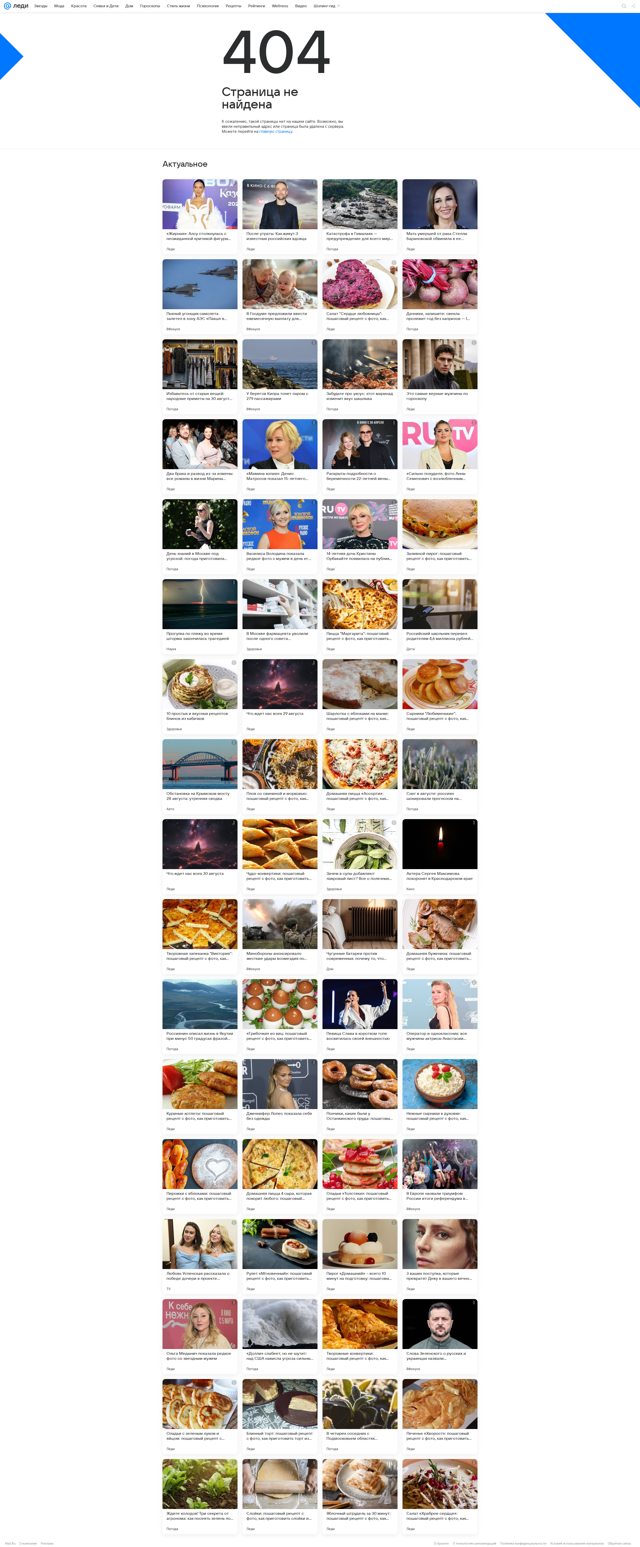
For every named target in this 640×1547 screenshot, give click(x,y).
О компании (28, 1543)
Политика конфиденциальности (523, 1543)
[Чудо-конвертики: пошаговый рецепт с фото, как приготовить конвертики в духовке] (280, 856)
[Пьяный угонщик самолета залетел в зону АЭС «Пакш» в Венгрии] (200, 296)
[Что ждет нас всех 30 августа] (200, 856)
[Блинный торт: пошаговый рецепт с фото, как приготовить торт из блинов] (280, 1416)
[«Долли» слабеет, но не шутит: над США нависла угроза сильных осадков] (280, 1336)
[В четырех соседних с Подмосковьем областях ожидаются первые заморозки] (360, 1416)
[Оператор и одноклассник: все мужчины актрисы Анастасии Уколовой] (440, 1016)
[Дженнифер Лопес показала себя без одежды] (280, 1096)
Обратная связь (619, 1543)
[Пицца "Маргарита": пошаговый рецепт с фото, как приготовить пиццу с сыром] (360, 616)
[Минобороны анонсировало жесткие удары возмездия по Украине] (280, 936)
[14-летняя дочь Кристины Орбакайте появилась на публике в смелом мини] (360, 536)
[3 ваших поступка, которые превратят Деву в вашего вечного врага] (440, 1256)
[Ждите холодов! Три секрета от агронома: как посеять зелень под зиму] (200, 1496)
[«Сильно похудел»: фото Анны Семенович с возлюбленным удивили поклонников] (440, 456)
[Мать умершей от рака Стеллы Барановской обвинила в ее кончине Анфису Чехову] (440, 216)
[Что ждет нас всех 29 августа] (280, 696)
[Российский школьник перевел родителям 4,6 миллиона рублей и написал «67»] (440, 616)
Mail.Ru (10, 1543)
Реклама (47, 1543)
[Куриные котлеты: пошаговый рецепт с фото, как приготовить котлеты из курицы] (200, 1096)
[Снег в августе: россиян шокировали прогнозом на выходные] (440, 776)
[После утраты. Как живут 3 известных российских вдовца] (280, 216)
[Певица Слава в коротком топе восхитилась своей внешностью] (360, 1016)
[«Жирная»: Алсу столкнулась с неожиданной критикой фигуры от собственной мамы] (200, 216)
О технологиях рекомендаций (474, 1543)
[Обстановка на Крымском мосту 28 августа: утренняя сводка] (200, 776)
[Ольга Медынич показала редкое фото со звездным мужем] (200, 1336)
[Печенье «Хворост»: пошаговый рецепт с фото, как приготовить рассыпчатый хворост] (440, 1416)
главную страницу (275, 131)
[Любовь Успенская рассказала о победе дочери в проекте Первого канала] (200, 1256)
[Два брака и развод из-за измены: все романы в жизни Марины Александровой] (200, 456)
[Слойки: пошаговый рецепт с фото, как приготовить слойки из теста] (280, 1496)
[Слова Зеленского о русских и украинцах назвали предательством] (440, 1336)
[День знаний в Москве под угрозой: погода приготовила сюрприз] (200, 536)
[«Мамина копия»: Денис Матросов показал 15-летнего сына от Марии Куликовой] (280, 456)
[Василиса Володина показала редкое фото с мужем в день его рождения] (280, 536)
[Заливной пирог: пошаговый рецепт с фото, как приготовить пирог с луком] (440, 536)
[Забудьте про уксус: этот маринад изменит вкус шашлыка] (360, 376)
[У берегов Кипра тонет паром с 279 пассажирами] (280, 376)
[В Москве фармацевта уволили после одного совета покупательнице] (280, 616)
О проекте (441, 1543)
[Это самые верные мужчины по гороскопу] (440, 376)
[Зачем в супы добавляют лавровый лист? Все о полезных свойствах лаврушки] (360, 856)
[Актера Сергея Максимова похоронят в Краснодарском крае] (440, 856)
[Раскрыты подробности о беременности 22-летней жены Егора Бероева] (360, 456)
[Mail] (7, 6)
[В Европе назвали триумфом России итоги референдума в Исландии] (440, 1176)
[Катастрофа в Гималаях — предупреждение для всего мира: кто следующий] (360, 216)
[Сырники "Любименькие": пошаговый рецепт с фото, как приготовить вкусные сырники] (440, 696)
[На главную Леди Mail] (19, 6)
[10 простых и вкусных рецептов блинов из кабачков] (200, 696)
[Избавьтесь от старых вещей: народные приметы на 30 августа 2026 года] (200, 376)
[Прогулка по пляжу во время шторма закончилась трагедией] (200, 616)
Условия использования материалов (577, 1543)
